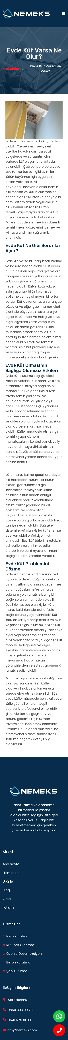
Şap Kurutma (16, 971)
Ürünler (8, 881)
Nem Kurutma (16, 936)
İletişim (8, 907)
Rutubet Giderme (19, 945)
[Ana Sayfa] (26, 13)
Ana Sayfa (11, 864)
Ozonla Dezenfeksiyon (23, 953)
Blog (6, 890)
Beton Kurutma (17, 962)
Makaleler (11, 68)
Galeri (7, 899)
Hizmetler (10, 872)
